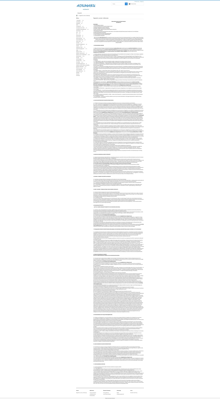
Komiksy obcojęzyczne (80, 44)
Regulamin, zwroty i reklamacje (81, 392)
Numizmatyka (78, 59)
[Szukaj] (126, 4)
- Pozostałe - (78, 20)
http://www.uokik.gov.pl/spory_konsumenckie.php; (102, 236)
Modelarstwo (78, 56)
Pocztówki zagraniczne (80, 63)
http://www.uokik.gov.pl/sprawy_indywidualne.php (120, 236)
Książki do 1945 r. (79, 47)
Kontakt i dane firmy (133, 392)
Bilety (77, 24)
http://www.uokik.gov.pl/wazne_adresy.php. (100, 237)
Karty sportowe (79, 38)
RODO (118, 392)
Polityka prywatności (120, 394)
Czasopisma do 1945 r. (80, 27)
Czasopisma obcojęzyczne (81, 29)
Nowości (77, 74)
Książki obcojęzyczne (80, 48)
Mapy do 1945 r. (79, 51)
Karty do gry (78, 35)
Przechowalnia (92, 395)
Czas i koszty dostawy (107, 394)
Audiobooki (78, 21)
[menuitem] (79, 13)
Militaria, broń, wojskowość (81, 54)
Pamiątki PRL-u (79, 60)
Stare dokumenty (79, 71)
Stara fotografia (79, 69)
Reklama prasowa (79, 68)
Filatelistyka (78, 30)
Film (77, 32)
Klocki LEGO (78, 41)
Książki (77, 45)
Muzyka (77, 57)
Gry (77, 33)
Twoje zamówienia (93, 392)
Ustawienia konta (93, 394)
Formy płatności (106, 392)
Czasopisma (78, 26)
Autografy (78, 23)
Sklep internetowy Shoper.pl (110, 398)
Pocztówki (78, 62)
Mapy (77, 50)
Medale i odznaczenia (80, 53)
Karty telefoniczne (79, 39)
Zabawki (77, 72)
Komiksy (77, 42)
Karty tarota (78, 36)
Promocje (78, 75)
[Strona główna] (86, 6)
